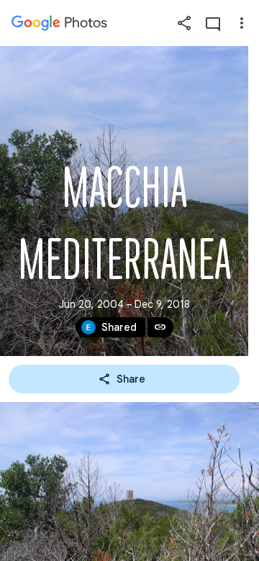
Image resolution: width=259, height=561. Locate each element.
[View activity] (213, 23)
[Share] (184, 23)
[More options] (241, 23)
